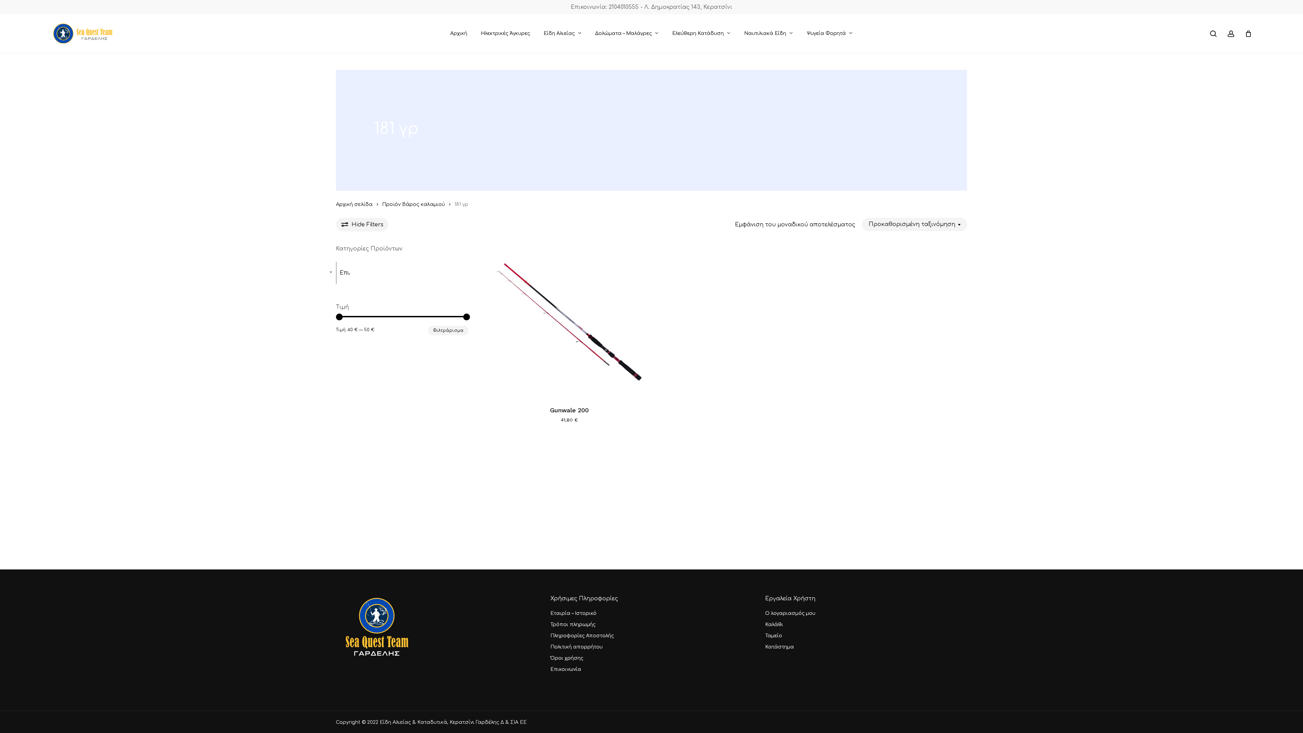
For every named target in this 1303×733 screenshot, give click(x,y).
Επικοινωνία (565, 669)
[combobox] (914, 224)
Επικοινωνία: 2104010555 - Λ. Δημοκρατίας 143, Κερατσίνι (651, 7)
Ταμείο (773, 635)
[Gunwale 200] (569, 321)
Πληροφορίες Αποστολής (582, 635)
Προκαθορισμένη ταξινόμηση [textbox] (912, 224)
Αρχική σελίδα (354, 204)
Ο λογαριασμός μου (790, 613)
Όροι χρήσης (566, 658)
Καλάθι (774, 624)
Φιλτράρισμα (448, 330)
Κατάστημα (779, 647)
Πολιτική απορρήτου (576, 647)
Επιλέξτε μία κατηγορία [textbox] (345, 273)
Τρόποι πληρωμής (573, 624)
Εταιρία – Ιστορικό (573, 613)
